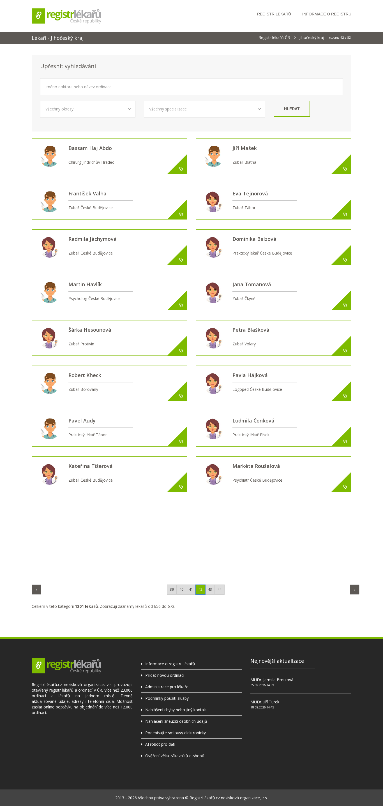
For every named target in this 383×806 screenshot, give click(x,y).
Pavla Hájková (250, 375)
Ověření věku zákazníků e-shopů (174, 755)
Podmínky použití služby (167, 698)
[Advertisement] (191, 537)
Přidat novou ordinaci (164, 675)
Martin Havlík (85, 284)
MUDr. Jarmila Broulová (271, 679)
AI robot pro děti (160, 744)
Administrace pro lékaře (166, 686)
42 (200, 589)
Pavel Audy (82, 420)
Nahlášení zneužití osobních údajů (176, 721)
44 (220, 589)
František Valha (87, 193)
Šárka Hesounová (89, 329)
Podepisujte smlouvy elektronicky (175, 732)
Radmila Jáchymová (92, 238)
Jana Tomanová (251, 284)
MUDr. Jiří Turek (264, 701)
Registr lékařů (274, 14)
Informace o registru (326, 14)
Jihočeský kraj (311, 38)
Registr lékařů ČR (274, 38)
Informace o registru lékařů (170, 663)
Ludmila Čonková (253, 420)
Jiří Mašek (244, 148)
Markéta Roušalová (256, 466)
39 (172, 589)
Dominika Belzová (254, 238)
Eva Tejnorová (250, 193)
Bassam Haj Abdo (90, 148)
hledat (292, 109)
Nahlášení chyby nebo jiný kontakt (176, 709)
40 (181, 589)
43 (210, 589)
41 (191, 589)
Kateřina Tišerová (90, 466)
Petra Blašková (250, 329)
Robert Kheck (84, 375)
